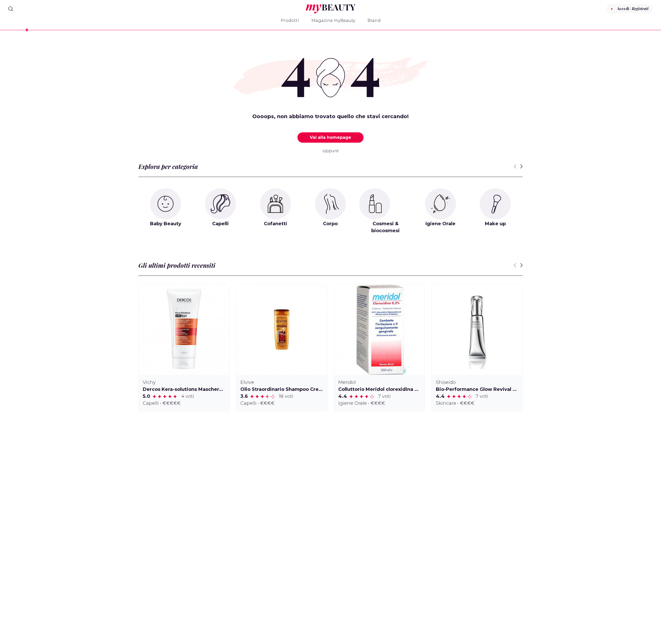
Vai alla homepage (330, 137)
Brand (374, 20)
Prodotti (290, 20)
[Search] (10, 8)
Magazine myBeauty (333, 20)
